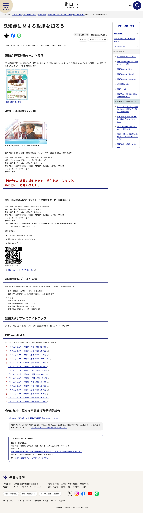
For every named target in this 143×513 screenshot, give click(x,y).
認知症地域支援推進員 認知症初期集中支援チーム (127, 95)
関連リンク (63, 500)
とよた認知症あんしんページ (126, 56)
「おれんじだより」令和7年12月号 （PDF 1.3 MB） (28, 370)
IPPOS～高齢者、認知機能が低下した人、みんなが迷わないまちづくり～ (127, 136)
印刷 (81, 39)
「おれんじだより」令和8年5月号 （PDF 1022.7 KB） (29, 358)
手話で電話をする (29, 493)
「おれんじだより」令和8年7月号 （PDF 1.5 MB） (27, 351)
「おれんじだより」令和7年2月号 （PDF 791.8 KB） (28, 397)
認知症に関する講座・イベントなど (127, 145)
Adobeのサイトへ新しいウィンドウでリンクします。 (49, 427)
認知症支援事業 (78, 14)
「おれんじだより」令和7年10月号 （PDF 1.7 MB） (28, 378)
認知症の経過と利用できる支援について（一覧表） (127, 62)
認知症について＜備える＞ (126, 74)
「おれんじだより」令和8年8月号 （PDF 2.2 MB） (27, 347)
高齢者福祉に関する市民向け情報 (60, 14)
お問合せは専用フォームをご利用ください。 (31, 458)
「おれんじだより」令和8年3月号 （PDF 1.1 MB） (27, 362)
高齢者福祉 (42, 14)
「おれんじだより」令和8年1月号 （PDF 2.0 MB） (27, 366)
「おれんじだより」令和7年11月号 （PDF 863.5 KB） (29, 374)
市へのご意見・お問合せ (50, 493)
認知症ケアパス (122, 89)
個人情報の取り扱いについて (45, 500)
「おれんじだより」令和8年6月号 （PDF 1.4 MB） (27, 354)
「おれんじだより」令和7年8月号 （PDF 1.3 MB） (27, 386)
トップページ (17, 14)
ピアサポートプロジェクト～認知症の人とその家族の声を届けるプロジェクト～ (127, 109)
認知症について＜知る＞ (125, 69)
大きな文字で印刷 (96, 39)
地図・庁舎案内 (11, 493)
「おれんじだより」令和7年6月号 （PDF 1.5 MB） (27, 389)
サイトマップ (8, 500)
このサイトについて (24, 500)
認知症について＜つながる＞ (126, 79)
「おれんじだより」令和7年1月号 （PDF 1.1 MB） (27, 401)
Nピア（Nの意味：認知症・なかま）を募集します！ (127, 127)
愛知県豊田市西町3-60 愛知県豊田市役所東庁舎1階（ (46, 451)
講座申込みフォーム (21, 269)
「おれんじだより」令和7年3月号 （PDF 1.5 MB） (27, 393)
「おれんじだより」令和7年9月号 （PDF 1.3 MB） (27, 382)
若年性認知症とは (123, 84)
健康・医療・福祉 (29, 14)
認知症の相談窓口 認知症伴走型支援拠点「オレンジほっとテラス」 (127, 119)
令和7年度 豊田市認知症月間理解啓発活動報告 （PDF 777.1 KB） (34, 418)
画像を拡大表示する (13, 102)
